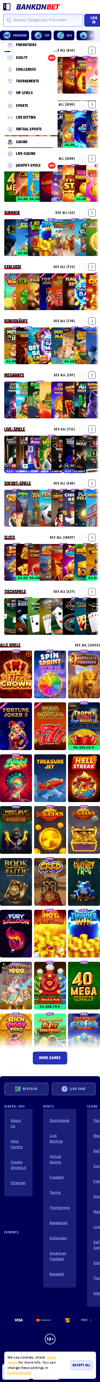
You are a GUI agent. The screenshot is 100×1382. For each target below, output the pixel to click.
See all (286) (64, 483)
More (84, 1320)
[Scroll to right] (95, 35)
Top (96, 1120)
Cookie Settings (19, 1373)
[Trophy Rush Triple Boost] (84, 727)
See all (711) (64, 429)
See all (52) (65, 212)
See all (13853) (87, 645)
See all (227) (64, 591)
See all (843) (64, 50)
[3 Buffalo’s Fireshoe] (84, 675)
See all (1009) (63, 158)
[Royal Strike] (84, 1038)
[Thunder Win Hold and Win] (84, 934)
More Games (50, 1057)
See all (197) (64, 375)
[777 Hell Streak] (84, 779)
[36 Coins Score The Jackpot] (84, 831)
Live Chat (78, 1089)
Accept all (81, 1365)
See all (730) (64, 321)
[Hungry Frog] (84, 883)
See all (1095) (63, 104)
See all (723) (64, 267)
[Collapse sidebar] (7, 7)
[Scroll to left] (83, 50)
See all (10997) (62, 537)
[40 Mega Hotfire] (84, 986)
